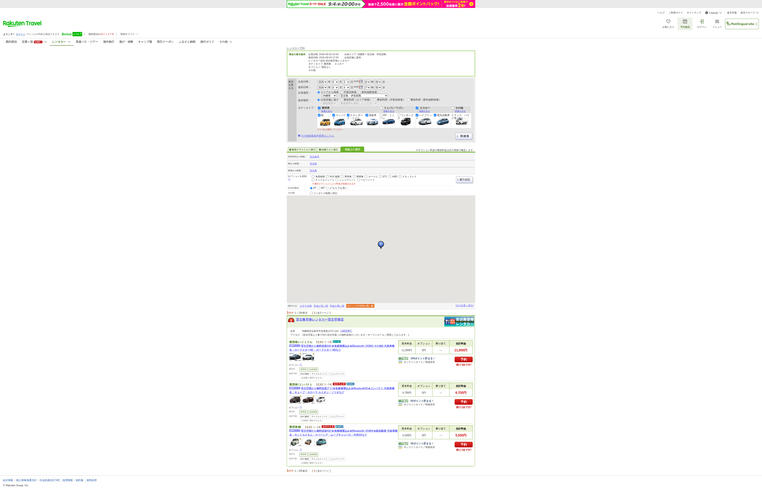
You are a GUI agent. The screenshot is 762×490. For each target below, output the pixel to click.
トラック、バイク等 (460, 116)
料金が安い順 (321, 306)
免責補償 (320, 176)
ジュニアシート (347, 180)
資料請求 (92, 480)
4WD (394, 176)
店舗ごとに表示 (329, 150)
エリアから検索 (330, 92)
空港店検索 (350, 92)
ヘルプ (661, 12)
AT (314, 187)
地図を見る (346, 331)
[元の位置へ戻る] (464, 305)
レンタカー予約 (296, 48)
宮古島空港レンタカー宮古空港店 (320, 319)
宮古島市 (314, 156)
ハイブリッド (424, 116)
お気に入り (668, 27)
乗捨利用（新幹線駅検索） (425, 99)
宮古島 (313, 163)
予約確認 (685, 27)
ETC (385, 176)
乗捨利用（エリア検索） (358, 99)
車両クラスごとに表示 (302, 150)
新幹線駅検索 (369, 92)
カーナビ (373, 176)
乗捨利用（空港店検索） (391, 99)
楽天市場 (732, 12)
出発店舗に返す (330, 99)
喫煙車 (360, 176)
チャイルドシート (324, 180)
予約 (464, 359)
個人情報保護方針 (26, 480)
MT (323, 187)
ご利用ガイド (676, 12)
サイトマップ (694, 12)
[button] (381, 245)
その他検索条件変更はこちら (317, 135)
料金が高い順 (337, 306)
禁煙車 (348, 176)
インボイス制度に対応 (325, 193)
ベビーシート (368, 180)
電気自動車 (443, 115)
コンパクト (339, 116)
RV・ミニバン (387, 116)
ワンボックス (405, 116)
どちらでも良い (339, 187)
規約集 (80, 480)
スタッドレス (409, 176)
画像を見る (326, 111)
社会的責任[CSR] (50, 480)
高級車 (372, 115)
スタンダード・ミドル (355, 116)
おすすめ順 (306, 306)
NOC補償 (335, 176)
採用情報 (68, 480)
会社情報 (8, 480)
